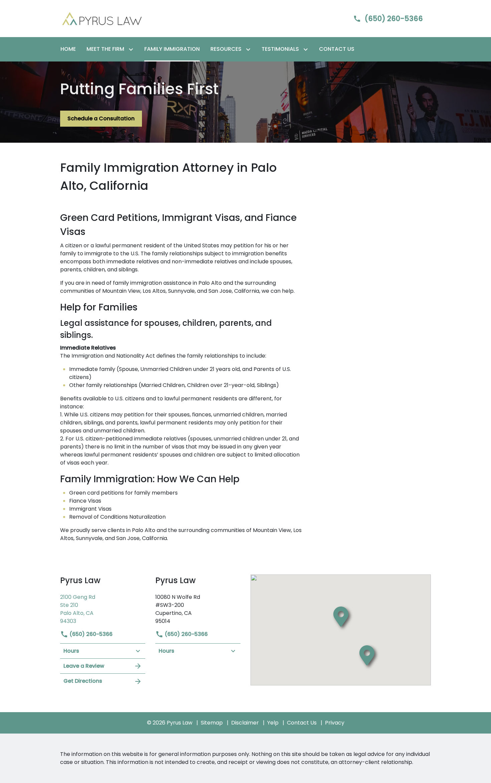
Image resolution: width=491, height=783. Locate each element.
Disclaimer (245, 723)
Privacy (334, 723)
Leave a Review (83, 666)
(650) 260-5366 (90, 634)
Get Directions (82, 681)
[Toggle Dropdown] (132, 49)
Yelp (273, 723)
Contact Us (302, 723)
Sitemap (212, 723)
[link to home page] (102, 18)
